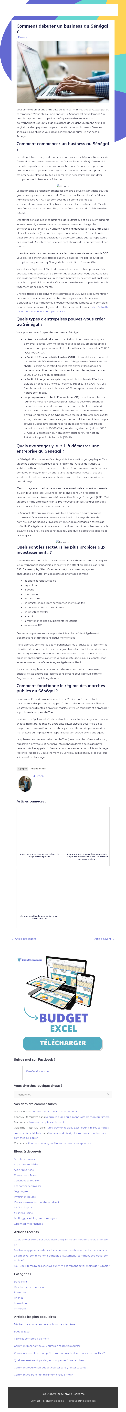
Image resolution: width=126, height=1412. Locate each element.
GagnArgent (21, 1191)
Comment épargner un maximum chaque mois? (43, 1374)
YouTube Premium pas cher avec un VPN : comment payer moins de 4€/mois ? (62, 1265)
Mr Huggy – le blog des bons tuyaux (35, 1218)
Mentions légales (53, 1400)
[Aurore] (25, 783)
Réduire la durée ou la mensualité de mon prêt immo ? (78, 1117)
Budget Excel (22, 1331)
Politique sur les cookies (81, 1400)
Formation (20, 1303)
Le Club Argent (23, 1207)
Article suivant (104, 938)
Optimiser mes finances (28, 1223)
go (15, 1245)
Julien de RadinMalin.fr (27, 1133)
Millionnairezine (23, 1213)
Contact (35, 1400)
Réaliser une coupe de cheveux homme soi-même (44, 1324)
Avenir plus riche (24, 1169)
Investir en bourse (25, 1196)
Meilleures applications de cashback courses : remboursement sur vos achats (60, 1250)
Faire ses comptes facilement (46, 1122)
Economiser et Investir (27, 1186)
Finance (22, 37)
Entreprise (20, 1292)
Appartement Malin (26, 1164)
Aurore (38, 776)
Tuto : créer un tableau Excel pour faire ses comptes (77, 1127)
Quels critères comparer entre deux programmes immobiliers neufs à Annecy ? (62, 1239)
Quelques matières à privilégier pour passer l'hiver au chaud (49, 1360)
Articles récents (38, 768)
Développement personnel (31, 1287)
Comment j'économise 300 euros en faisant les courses (47, 1345)
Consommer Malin (25, 1175)
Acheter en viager (24, 1159)
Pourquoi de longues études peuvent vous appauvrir (59, 1143)
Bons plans (20, 1281)
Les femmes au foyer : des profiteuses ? (55, 1111)
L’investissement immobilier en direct (36, 1202)
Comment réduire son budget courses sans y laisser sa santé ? (51, 1367)
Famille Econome (37, 1071)
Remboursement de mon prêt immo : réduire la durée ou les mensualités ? (59, 1353)
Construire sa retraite (26, 1180)
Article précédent (24, 938)
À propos (22, 768)
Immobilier (21, 1308)
